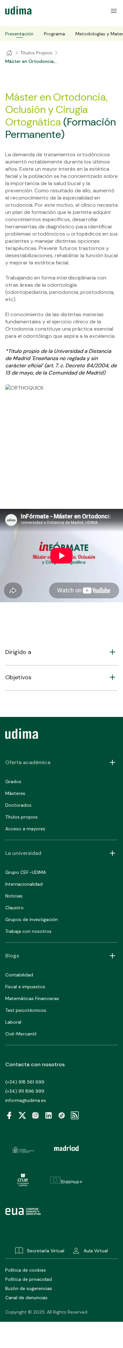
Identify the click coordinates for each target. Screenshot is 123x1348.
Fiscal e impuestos (25, 987)
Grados (13, 781)
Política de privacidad (28, 1279)
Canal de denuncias (26, 1297)
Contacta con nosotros (35, 1064)
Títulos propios (21, 817)
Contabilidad (19, 975)
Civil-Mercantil (20, 1034)
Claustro (14, 908)
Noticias (14, 896)
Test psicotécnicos (25, 1010)
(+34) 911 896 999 (24, 1091)
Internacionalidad (24, 884)
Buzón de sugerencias (28, 1288)
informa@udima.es (25, 1100)
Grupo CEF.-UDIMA (25, 872)
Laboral (13, 1022)
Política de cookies (25, 1270)
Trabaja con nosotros (28, 931)
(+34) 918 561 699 (24, 1082)
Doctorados (18, 805)
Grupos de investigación (31, 919)
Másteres (15, 793)
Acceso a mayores (25, 829)
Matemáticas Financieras (32, 998)
